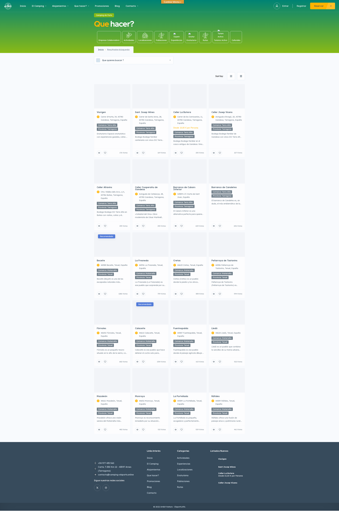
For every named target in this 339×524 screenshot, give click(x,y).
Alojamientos (59, 6)
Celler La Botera (226, 473)
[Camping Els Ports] (8, 6)
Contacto (131, 6)
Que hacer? (80, 6)
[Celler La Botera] (213, 475)
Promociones (102, 6)
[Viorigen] (213, 459)
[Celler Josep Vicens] (213, 483)
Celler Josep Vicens (227, 483)
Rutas (205, 40)
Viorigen (222, 459)
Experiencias (183, 463)
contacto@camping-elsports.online (116, 474)
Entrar (285, 6)
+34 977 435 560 (106, 463)
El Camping (38, 6)
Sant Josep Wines (227, 467)
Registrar (301, 6)
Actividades (129, 40)
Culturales (236, 40)
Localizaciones (145, 40)
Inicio (23, 6)
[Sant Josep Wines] (213, 467)
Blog (117, 6)
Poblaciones (161, 40)
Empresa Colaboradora (109, 40)
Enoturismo (191, 40)
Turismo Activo (220, 40)
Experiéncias (176, 40)
